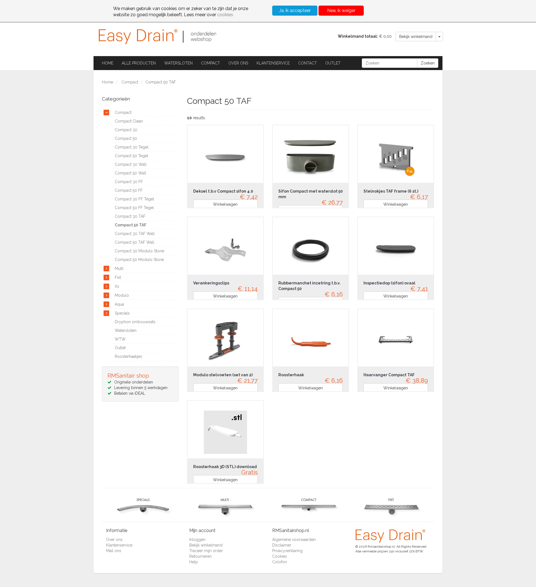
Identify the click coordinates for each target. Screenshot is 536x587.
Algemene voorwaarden (294, 539)
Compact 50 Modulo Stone (139, 259)
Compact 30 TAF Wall (135, 233)
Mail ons (113, 550)
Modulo (122, 295)
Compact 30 (126, 130)
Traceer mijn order (206, 550)
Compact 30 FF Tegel (134, 199)
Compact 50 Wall (130, 173)
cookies (225, 14)
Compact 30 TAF (130, 216)
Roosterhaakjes (128, 356)
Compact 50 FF (129, 190)
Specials (122, 313)
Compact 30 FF (129, 181)
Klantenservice (273, 63)
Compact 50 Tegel (131, 156)
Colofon (279, 562)
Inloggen (197, 539)
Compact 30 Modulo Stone (139, 251)
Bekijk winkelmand (415, 36)
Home (107, 63)
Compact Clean (129, 121)
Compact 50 (126, 138)
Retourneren (200, 556)
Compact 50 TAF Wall (134, 242)
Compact (210, 63)
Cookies (279, 556)
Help (193, 562)
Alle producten (139, 63)
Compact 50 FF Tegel (134, 207)
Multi (119, 268)
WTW (120, 339)
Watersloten (178, 63)
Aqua (119, 304)
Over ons (238, 63)
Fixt (118, 277)
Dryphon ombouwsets (135, 322)
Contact (307, 63)
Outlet (333, 63)
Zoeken (428, 63)
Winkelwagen (225, 204)
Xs (117, 286)
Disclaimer (281, 545)
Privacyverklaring (287, 550)
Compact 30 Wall (131, 164)
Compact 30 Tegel (132, 147)
